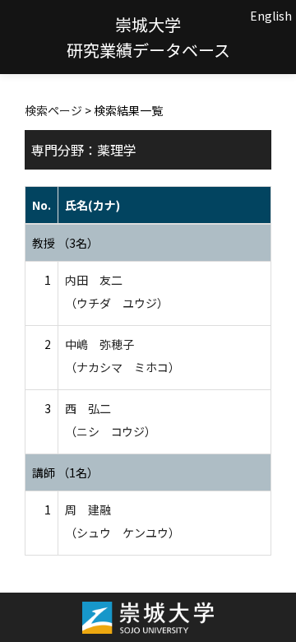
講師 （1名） (65, 472)
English (271, 15)
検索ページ (53, 110)
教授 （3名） (65, 243)
